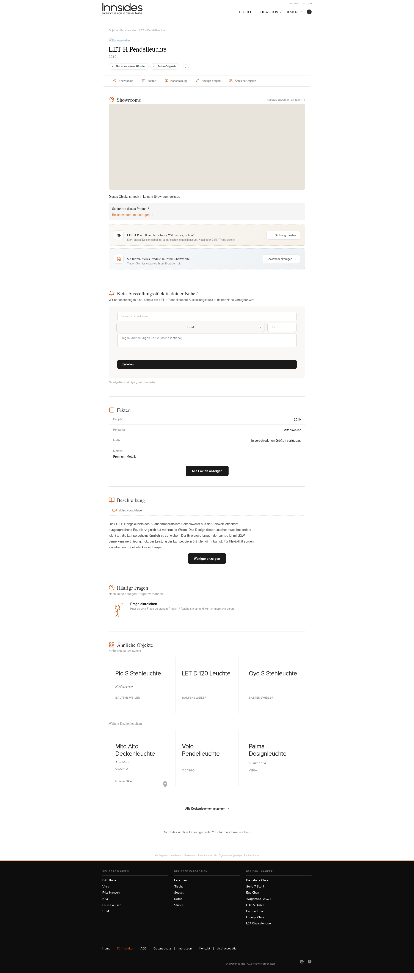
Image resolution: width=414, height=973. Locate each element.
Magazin (294, 3)
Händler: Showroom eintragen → (286, 99)
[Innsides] (129, 9)
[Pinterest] (310, 961)
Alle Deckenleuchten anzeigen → (207, 808)
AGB (143, 948)
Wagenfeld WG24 (258, 899)
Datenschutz (162, 948)
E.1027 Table (255, 905)
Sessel (178, 893)
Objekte (246, 12)
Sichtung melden (285, 235)
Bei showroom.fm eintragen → (133, 214)
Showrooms (270, 12)
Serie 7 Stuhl (255, 886)
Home (106, 948)
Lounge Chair (255, 917)
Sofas (178, 899)
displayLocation (227, 948)
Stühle (178, 905)
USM (105, 911)
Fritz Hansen (111, 893)
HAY (105, 899)
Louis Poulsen (111, 905)
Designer (294, 12)
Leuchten (180, 880)
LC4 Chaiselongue (258, 923)
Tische (178, 886)
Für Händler (125, 948)
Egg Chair (252, 893)
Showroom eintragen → (281, 259)
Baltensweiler (128, 30)
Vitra (105, 886)
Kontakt (204, 948)
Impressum (185, 948)
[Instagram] (302, 961)
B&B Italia (109, 880)
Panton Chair (255, 911)
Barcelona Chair (257, 880)
